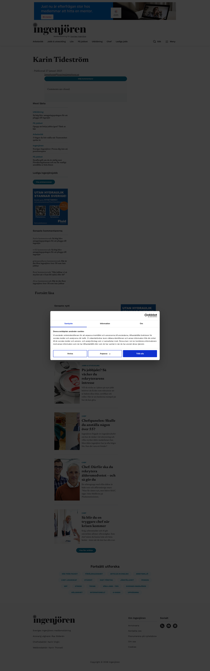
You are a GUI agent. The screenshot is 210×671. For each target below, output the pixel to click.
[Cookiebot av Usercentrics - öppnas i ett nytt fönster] (146, 315)
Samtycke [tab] (68, 323)
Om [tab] (141, 323)
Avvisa (70, 354)
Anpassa (103, 354)
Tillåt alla (140, 354)
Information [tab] (105, 323)
